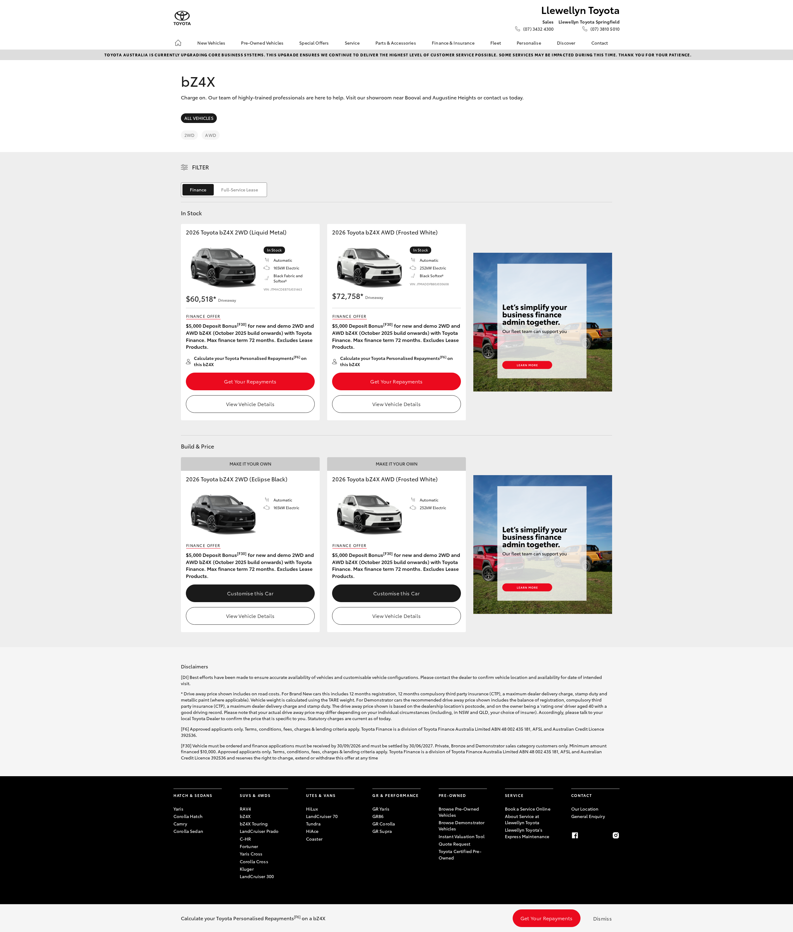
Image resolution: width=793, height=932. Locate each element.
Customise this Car (250, 593)
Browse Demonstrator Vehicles (462, 825)
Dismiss (602, 918)
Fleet (495, 43)
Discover (566, 43)
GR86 (378, 816)
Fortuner (249, 846)
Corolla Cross (254, 861)
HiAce (312, 831)
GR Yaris (380, 809)
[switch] (224, 189)
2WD (189, 135)
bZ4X (245, 816)
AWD (210, 135)
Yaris (178, 809)
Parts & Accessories (395, 43)
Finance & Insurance (453, 43)
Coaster (314, 839)
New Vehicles (211, 43)
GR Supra (382, 831)
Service (352, 43)
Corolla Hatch (188, 816)
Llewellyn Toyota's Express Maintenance (527, 833)
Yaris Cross (251, 854)
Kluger (247, 869)
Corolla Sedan (188, 831)
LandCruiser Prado (259, 831)
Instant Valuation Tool (461, 836)
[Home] (178, 43)
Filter (200, 167)
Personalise (529, 43)
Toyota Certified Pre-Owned (460, 854)
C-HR (245, 839)
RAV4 (245, 809)
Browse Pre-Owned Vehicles (459, 812)
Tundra (313, 823)
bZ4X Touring (254, 823)
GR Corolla (383, 823)
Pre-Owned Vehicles (262, 43)
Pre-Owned (452, 795)
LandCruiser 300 (257, 876)
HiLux (312, 809)
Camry (180, 823)
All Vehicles (198, 118)
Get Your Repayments (250, 381)
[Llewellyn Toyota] (182, 18)
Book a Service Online (527, 809)
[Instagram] (616, 835)
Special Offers (314, 43)
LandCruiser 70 (322, 816)
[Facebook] (575, 835)
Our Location (585, 809)
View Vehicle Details (250, 403)
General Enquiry (588, 816)
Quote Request (455, 844)
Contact (599, 43)
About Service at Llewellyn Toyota (522, 819)
